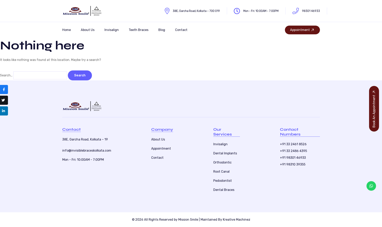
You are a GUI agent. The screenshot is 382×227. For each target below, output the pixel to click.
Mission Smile (188, 219)
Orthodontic (222, 162)
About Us (88, 30)
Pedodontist (222, 181)
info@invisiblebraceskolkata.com (86, 150)
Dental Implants (225, 153)
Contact (181, 30)
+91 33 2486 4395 (293, 151)
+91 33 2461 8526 (293, 144)
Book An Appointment (374, 111)
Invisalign (111, 30)
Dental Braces (223, 190)
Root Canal (221, 171)
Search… (6, 75)
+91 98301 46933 (293, 158)
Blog (161, 30)
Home (66, 30)
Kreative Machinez (236, 219)
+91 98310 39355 (292, 164)
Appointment (300, 30)
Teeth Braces (138, 30)
